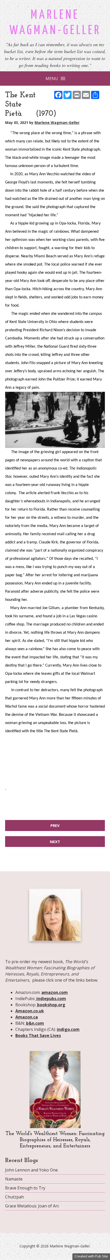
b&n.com (34, 1023)
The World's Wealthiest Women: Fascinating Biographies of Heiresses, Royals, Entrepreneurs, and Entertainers (55, 1140)
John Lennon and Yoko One (31, 1170)
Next (55, 841)
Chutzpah (14, 1197)
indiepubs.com (50, 998)
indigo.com (68, 1029)
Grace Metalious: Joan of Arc (32, 1206)
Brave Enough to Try (25, 1188)
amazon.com (54, 992)
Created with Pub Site (91, 1256)
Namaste (14, 1179)
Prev (55, 825)
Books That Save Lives (38, 1035)
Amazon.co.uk (29, 1011)
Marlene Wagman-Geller (57, 122)
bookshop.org (50, 1005)
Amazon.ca (26, 1017)
